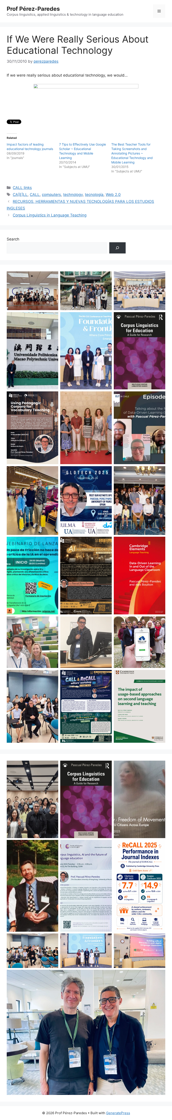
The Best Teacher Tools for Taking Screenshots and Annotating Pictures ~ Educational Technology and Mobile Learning (132, 153)
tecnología (94, 194)
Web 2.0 (113, 194)
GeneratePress (118, 1113)
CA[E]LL (20, 194)
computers (51, 194)
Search (13, 239)
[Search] (117, 248)
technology (73, 194)
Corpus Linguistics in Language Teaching (49, 215)
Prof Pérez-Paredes (33, 8)
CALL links (22, 187)
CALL (35, 194)
